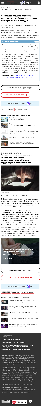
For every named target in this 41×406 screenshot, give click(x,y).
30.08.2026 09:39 (6, 153)
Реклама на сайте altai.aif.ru (14, 342)
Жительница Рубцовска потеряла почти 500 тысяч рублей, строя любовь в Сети (22, 307)
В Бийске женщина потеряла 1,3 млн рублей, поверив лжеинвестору (19, 251)
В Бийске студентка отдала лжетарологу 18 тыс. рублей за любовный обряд (23, 325)
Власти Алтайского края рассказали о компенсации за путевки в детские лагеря (21, 136)
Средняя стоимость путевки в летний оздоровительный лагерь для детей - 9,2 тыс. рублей (22, 125)
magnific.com (5, 192)
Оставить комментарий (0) (16, 95)
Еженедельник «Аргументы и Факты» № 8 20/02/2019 (19, 32)
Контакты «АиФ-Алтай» (11, 340)
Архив (12, 30)
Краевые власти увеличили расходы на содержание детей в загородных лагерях (21, 142)
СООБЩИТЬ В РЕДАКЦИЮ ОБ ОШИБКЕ (16, 349)
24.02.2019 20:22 (6, 8)
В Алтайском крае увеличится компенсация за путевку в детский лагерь (23, 118)
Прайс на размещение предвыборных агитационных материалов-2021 (17, 346)
